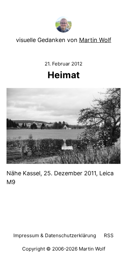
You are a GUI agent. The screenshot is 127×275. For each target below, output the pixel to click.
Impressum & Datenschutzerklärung (54, 235)
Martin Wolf (95, 39)
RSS (109, 235)
